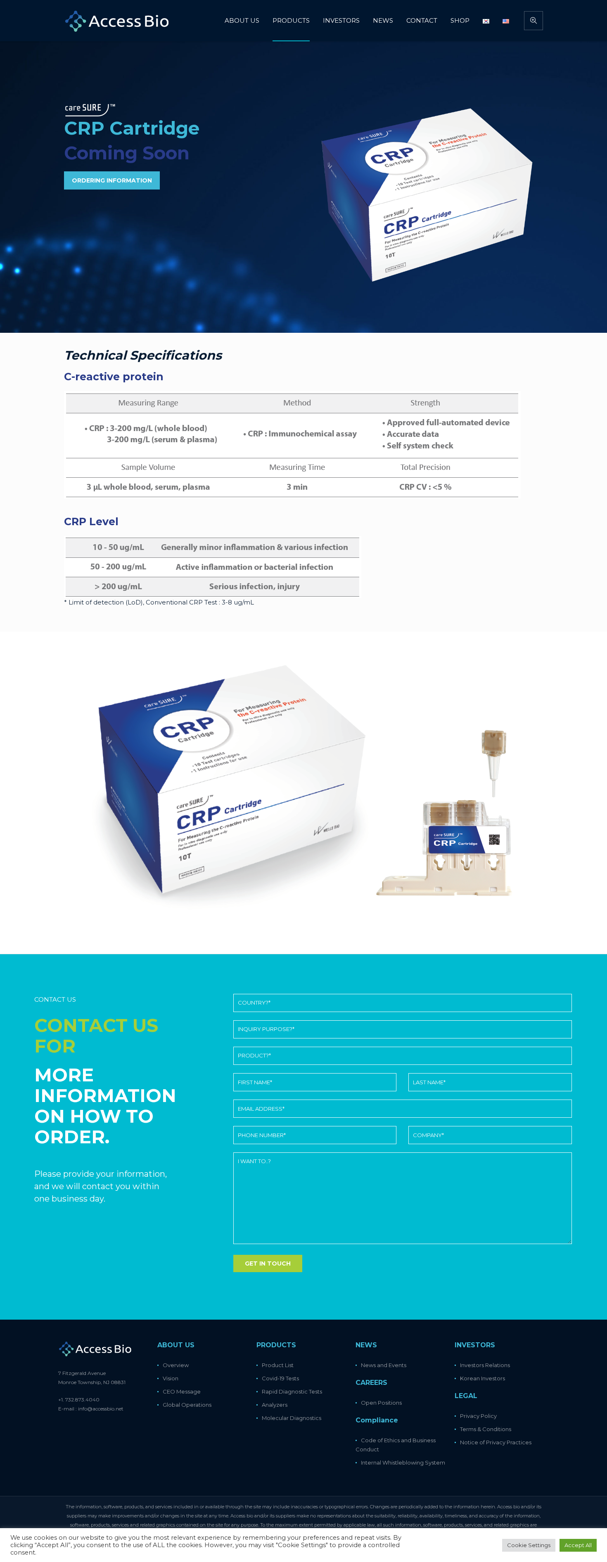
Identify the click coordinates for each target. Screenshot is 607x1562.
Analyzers (274, 1404)
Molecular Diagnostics (291, 1418)
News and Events (383, 1365)
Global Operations (187, 1404)
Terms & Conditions (485, 1429)
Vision (170, 1378)
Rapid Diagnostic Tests (292, 1391)
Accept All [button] (578, 1545)
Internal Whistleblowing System (403, 1462)
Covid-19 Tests (280, 1378)
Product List (278, 1365)
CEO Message (182, 1391)
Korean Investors (482, 1378)
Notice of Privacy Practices (495, 1442)
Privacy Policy (478, 1416)
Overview (176, 1365)
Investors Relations (485, 1365)
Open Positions (381, 1402)
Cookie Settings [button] (528, 1545)
